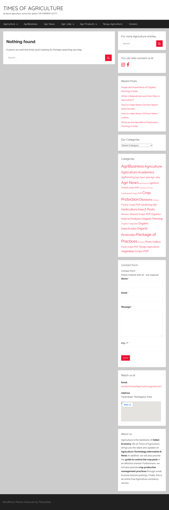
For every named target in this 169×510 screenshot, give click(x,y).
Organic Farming (152, 218)
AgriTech (154, 183)
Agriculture (9, 24)
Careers (133, 24)
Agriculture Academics (137, 172)
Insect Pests (146, 209)
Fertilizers (156, 200)
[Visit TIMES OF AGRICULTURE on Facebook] (128, 65)
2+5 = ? (125, 343)
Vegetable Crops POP (135, 251)
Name (125, 278)
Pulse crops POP (129, 246)
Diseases (145, 199)
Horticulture (129, 209)
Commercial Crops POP (131, 193)
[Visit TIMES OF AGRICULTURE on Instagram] (123, 65)
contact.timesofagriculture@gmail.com (141, 386)
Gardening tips (149, 204)
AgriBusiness (30, 24)
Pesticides (141, 242)
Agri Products (87, 24)
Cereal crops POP (130, 187)
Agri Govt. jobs (142, 177)
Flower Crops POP (130, 204)
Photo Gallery (153, 241)
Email (124, 292)
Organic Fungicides (129, 224)
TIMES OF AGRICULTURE (33, 8)
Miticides (125, 214)
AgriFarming (128, 177)
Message (126, 307)
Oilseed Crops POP (140, 214)
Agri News (49, 24)
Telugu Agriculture (112, 24)
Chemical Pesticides (146, 188)
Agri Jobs (66, 24)
